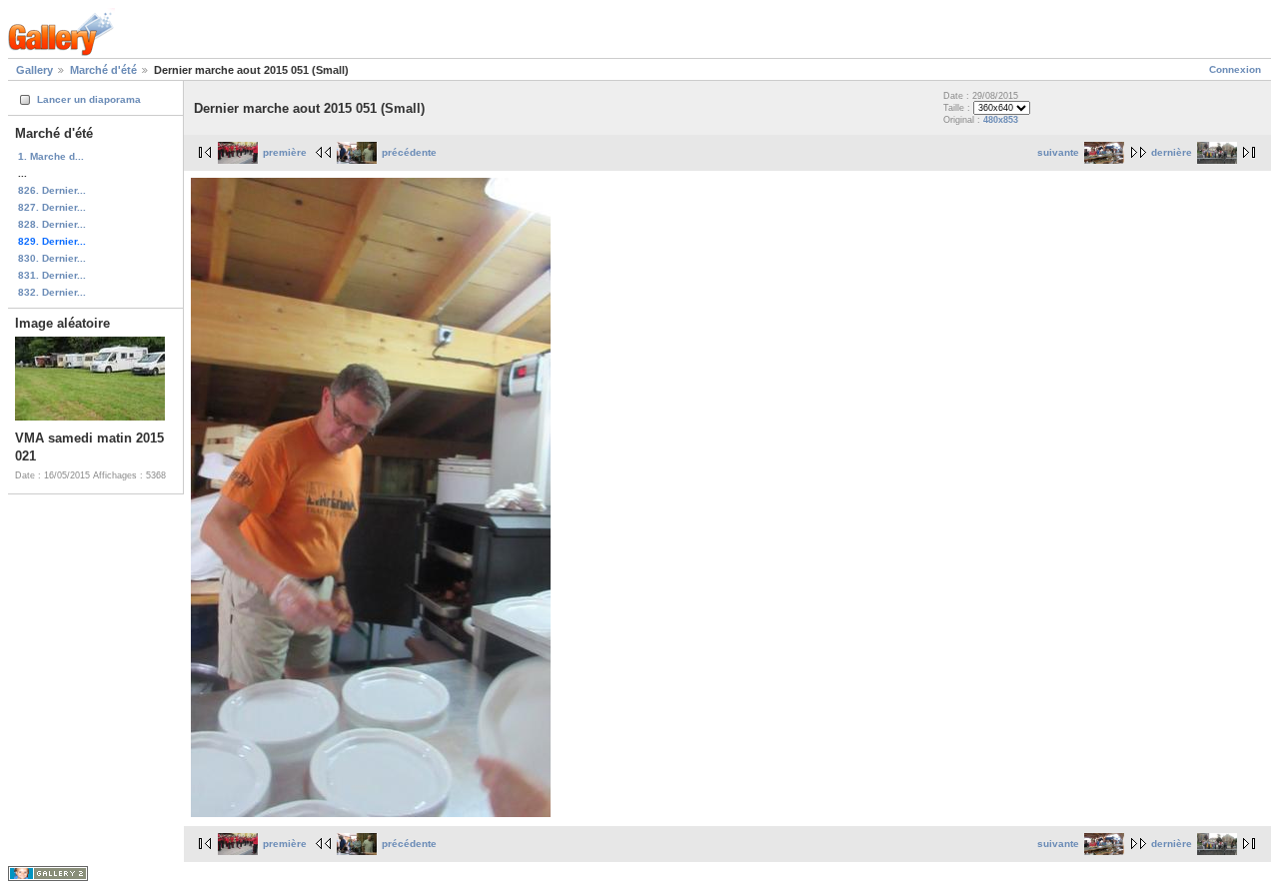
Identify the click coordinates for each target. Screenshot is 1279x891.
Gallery (34, 70)
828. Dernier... (52, 224)
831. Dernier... (52, 275)
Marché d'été (103, 70)
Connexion (1235, 69)
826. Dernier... (52, 190)
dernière (1171, 152)
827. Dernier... (52, 207)
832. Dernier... (52, 292)
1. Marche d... (51, 156)
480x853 (1000, 120)
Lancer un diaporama (89, 99)
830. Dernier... (52, 258)
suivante (1058, 152)
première (285, 152)
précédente (409, 152)
